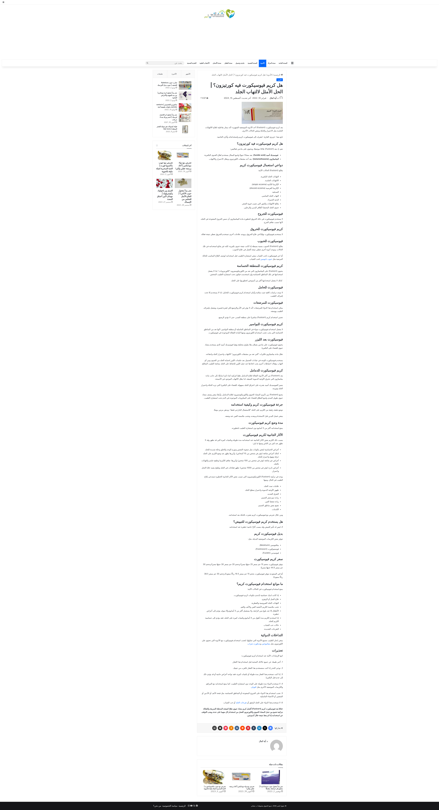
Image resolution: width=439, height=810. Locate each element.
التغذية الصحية (191, 63)
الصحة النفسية (252, 63)
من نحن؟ (157, 806)
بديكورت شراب (254, 644)
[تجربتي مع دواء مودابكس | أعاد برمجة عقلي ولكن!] (241, 777)
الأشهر (188, 74)
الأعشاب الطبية (205, 63)
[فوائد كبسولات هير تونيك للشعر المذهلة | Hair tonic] (185, 129)
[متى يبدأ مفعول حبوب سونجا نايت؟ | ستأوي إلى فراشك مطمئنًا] (270, 777)
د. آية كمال (274, 98)
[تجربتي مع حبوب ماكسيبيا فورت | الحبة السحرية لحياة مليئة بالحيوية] (213, 777)
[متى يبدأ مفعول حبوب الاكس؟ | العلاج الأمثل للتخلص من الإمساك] (183, 183)
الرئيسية (277, 75)
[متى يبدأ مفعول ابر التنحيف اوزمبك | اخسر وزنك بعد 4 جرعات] (185, 117)
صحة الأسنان (217, 63)
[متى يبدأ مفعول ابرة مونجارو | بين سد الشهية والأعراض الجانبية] (185, 95)
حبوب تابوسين (266, 259)
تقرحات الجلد (241, 702)
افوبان (253, 687)
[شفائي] (219, 13)
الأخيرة (174, 74)
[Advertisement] (219, 39)
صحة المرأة (272, 63)
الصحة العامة (283, 63)
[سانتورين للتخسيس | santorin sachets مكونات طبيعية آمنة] (185, 107)
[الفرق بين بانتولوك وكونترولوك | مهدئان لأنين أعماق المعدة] (164, 183)
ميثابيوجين (266, 644)
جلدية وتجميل (240, 63)
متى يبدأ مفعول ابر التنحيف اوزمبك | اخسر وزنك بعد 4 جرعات (168, 117)
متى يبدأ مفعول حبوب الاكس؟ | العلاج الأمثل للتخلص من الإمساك (184, 196)
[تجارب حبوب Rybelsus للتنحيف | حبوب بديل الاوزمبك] (185, 85)
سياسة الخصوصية (169, 806)
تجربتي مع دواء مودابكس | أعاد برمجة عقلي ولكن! (183, 165)
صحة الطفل (228, 63)
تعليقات (160, 74)
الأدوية (262, 63)
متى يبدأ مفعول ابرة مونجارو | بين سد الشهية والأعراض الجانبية (167, 95)
